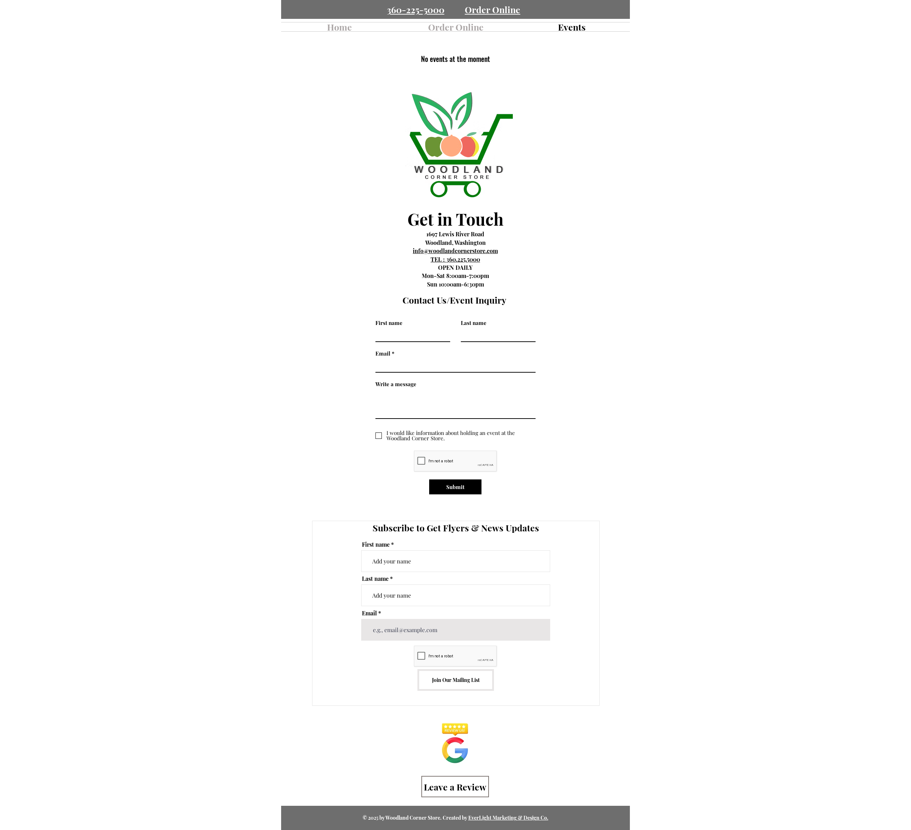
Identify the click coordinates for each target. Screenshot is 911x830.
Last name (473, 323)
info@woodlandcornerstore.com (455, 250)
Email (382, 353)
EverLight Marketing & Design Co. (508, 817)
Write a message (395, 384)
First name (388, 323)
